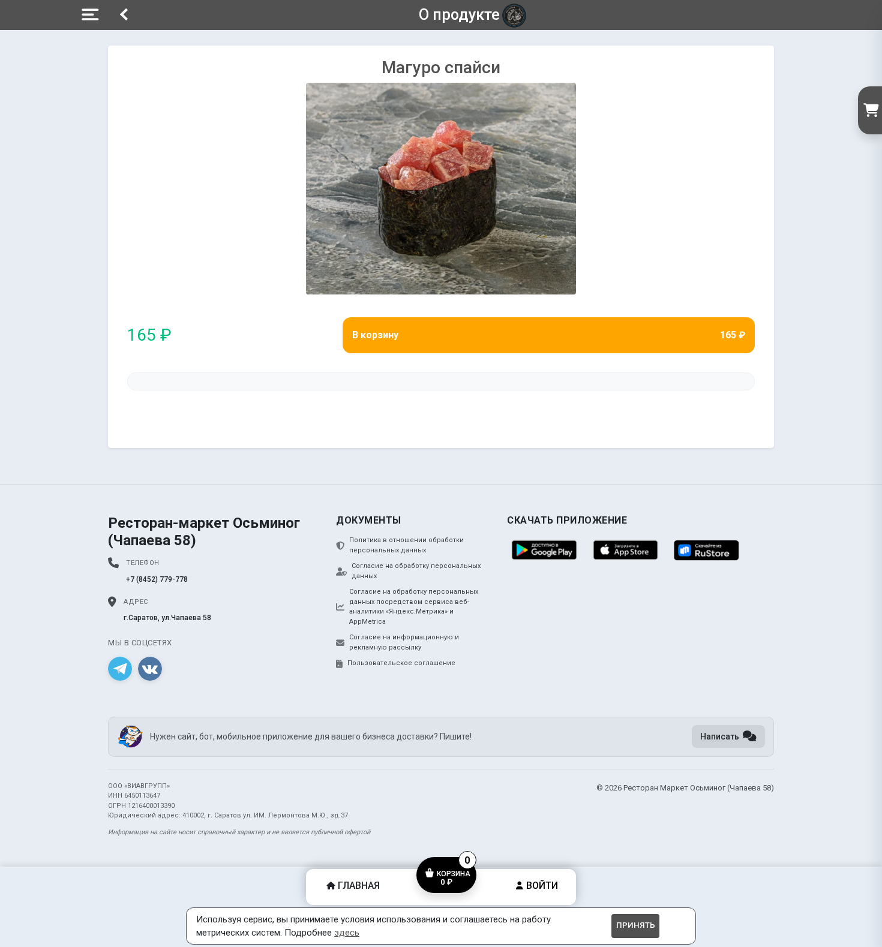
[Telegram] (120, 669)
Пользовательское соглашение (401, 663)
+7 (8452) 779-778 (157, 579)
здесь (346, 932)
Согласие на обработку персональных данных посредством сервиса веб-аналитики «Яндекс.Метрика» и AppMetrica (413, 607)
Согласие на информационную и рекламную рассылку (404, 642)
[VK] (150, 669)
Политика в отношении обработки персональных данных (406, 545)
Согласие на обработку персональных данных (416, 571)
